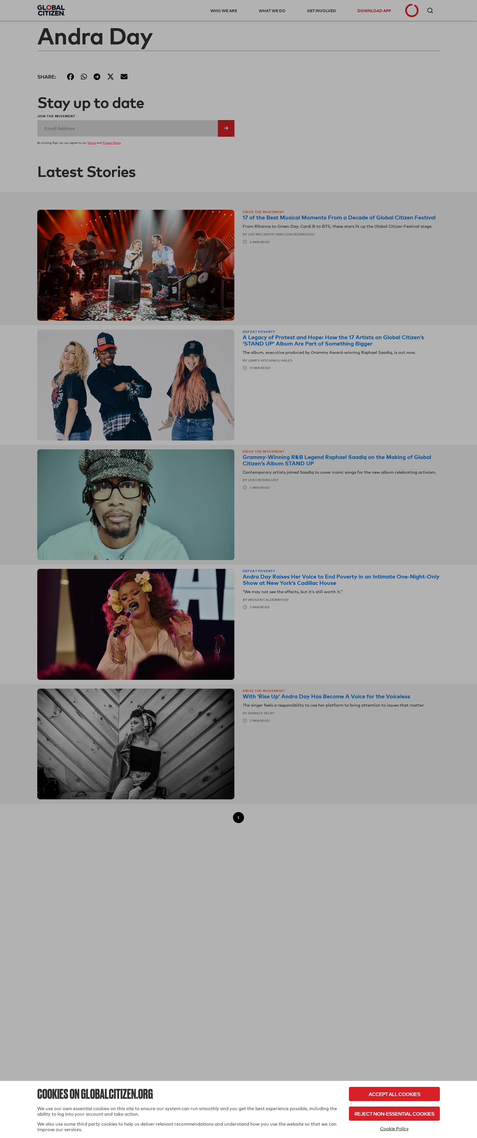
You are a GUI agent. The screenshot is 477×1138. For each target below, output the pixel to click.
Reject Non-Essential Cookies (394, 1113)
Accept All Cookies (394, 1094)
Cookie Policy (394, 1128)
